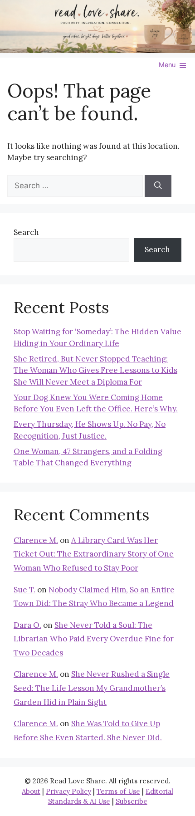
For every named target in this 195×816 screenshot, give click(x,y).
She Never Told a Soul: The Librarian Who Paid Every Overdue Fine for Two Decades (94, 639)
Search (26, 232)
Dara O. (27, 625)
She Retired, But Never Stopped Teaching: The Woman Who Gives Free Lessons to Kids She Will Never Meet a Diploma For (95, 370)
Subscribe (131, 801)
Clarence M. (36, 540)
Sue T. (24, 590)
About (31, 791)
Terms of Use (118, 791)
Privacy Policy (68, 791)
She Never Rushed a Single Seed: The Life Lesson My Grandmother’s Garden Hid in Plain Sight (92, 688)
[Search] (158, 186)
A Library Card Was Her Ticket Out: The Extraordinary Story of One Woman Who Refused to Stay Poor (94, 554)
